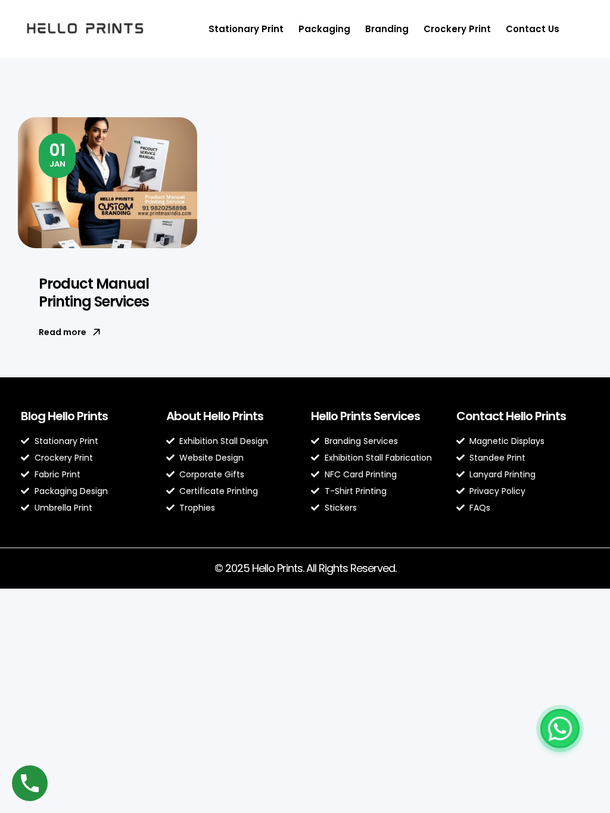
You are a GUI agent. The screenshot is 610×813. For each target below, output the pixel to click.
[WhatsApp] (560, 728)
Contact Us (532, 29)
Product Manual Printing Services (94, 292)
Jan (57, 154)
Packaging (324, 29)
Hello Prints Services (365, 416)
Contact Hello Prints (511, 416)
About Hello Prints (214, 416)
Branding (387, 29)
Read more (62, 332)
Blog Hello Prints (64, 416)
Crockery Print (457, 29)
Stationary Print (246, 29)
